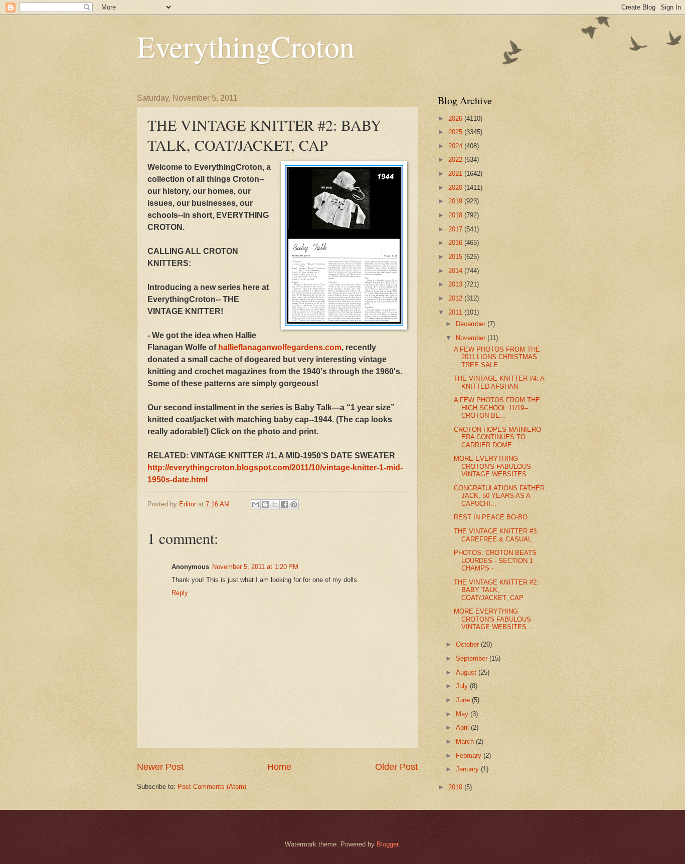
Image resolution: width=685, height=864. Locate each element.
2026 (456, 118)
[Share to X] (275, 504)
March (466, 741)
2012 (456, 298)
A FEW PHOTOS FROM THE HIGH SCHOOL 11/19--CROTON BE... (497, 407)
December (471, 324)
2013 (456, 284)
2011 (456, 312)
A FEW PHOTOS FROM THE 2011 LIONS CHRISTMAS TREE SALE (497, 357)
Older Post (396, 767)
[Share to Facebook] (284, 504)
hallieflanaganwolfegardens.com (279, 347)
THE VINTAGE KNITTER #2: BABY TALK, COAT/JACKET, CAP (496, 590)
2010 (456, 787)
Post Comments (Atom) (212, 786)
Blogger (387, 844)
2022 (456, 159)
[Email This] (256, 504)
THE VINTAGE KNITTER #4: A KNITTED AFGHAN (499, 382)
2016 (456, 242)
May (463, 714)
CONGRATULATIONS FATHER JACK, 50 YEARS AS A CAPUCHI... (499, 495)
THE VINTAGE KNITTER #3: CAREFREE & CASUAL (496, 534)
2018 (456, 215)
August (467, 672)
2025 (456, 132)
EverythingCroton (246, 46)
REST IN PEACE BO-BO (491, 517)
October (468, 644)
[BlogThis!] (265, 504)
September (472, 658)
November (471, 338)
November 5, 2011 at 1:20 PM (255, 566)
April (463, 727)
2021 (456, 173)
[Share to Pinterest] (294, 504)
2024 (456, 146)
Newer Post (160, 767)
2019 (456, 201)
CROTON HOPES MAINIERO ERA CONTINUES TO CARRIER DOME (497, 437)
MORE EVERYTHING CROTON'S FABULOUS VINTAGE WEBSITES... (493, 466)
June (464, 700)
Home (279, 767)
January (468, 769)
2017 (456, 229)
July (463, 686)
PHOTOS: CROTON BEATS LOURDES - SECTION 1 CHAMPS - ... (495, 560)
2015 (456, 256)
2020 (456, 187)
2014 (456, 270)
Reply (180, 593)
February (469, 755)
